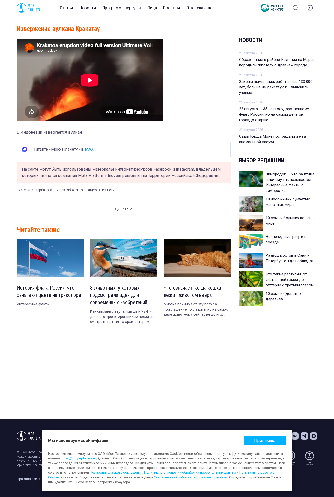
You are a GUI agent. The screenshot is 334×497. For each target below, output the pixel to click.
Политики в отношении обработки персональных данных (190, 472)
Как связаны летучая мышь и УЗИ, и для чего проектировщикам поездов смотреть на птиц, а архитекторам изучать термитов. (121, 316)
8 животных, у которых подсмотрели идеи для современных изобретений (118, 295)
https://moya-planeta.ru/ (79, 458)
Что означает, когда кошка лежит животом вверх (192, 291)
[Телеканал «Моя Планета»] (29, 8)
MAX (89, 149)
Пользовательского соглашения (116, 472)
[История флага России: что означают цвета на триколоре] (50, 258)
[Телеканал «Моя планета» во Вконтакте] (295, 436)
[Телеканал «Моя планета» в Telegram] (304, 436)
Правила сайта (29, 479)
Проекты (171, 7)
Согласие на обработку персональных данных (191, 477)
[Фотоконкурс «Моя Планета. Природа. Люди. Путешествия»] (272, 8)
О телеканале (199, 7)
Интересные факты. (33, 304)
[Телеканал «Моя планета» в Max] (313, 436)
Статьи (66, 7)
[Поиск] (295, 8)
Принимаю (265, 440)
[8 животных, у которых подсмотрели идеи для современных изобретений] (123, 258)
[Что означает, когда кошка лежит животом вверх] (197, 258)
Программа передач (121, 7)
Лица (152, 7)
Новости (87, 7)
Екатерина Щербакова (35, 190)
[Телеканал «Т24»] (309, 458)
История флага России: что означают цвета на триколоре (49, 291)
